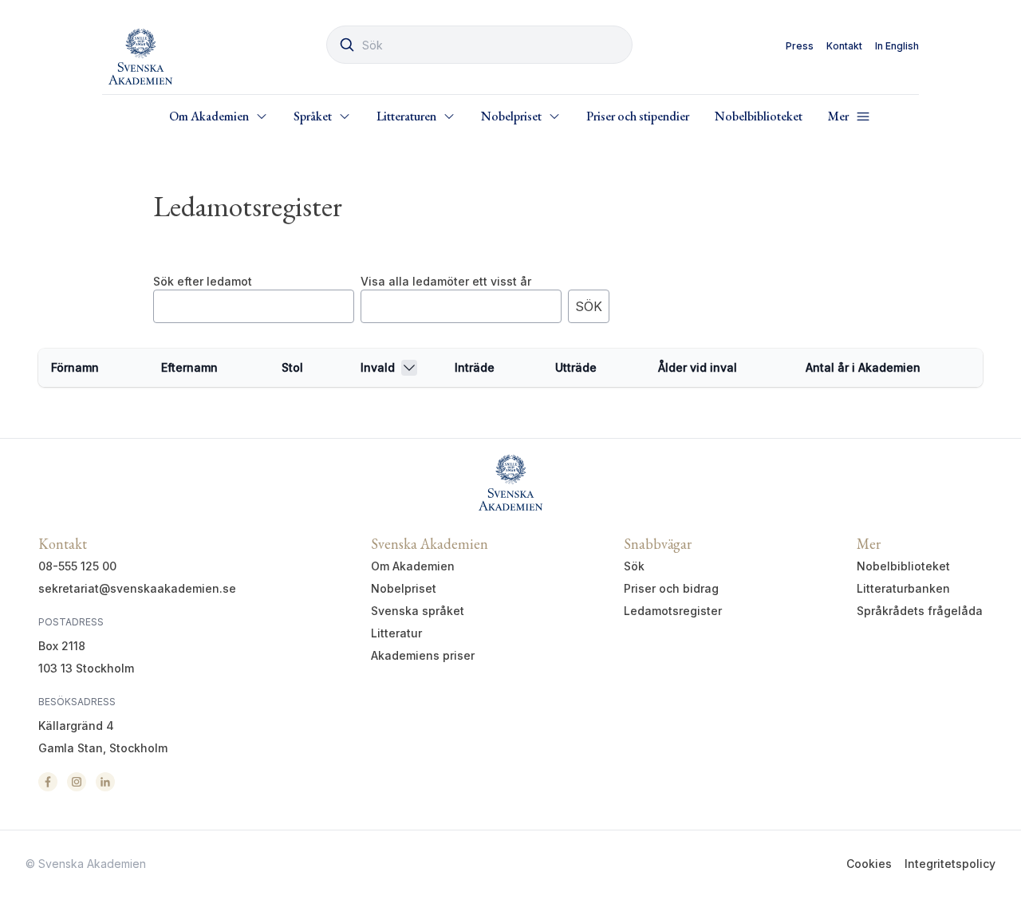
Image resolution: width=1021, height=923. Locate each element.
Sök (634, 566)
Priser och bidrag (671, 588)
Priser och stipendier (637, 116)
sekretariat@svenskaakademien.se (137, 588)
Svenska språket (417, 610)
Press (800, 46)
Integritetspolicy (950, 863)
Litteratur (396, 633)
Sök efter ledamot (202, 281)
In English (897, 46)
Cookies (869, 863)
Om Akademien (413, 566)
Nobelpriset (403, 588)
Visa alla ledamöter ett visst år (446, 281)
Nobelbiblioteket (758, 116)
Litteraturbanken (903, 588)
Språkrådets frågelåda (920, 610)
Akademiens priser (423, 655)
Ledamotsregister (673, 610)
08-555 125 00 (77, 566)
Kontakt (844, 46)
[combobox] (479, 45)
